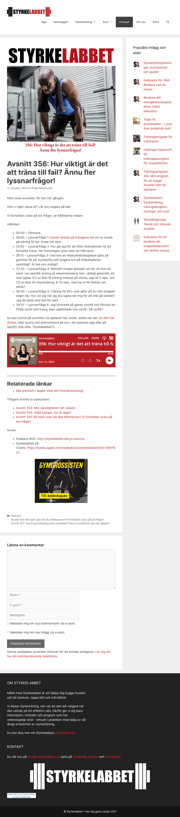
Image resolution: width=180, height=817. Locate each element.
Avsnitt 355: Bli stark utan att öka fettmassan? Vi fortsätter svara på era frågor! (57, 519)
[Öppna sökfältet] (168, 22)
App (43, 22)
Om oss (141, 22)
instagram (112, 757)
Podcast (124, 22)
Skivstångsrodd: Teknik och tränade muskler (157, 224)
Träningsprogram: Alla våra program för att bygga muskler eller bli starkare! (156, 180)
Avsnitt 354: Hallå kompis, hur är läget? (44, 412)
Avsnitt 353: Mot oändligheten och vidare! (45, 408)
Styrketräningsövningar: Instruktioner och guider (158, 67)
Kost (105, 22)
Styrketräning (83, 22)
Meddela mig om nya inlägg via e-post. (37, 632)
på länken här (65, 733)
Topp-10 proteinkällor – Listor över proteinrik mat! (158, 124)
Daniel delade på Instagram (69, 237)
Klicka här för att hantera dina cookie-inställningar (21, 795)
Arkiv (156, 22)
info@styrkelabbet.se (43, 757)
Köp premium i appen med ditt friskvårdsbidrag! (49, 390)
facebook (79, 757)
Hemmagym (60, 22)
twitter (93, 757)
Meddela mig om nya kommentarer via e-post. (43, 623)
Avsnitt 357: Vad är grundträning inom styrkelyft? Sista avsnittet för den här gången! (60, 523)
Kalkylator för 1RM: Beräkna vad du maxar (157, 85)
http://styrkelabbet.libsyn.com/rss (61, 439)
